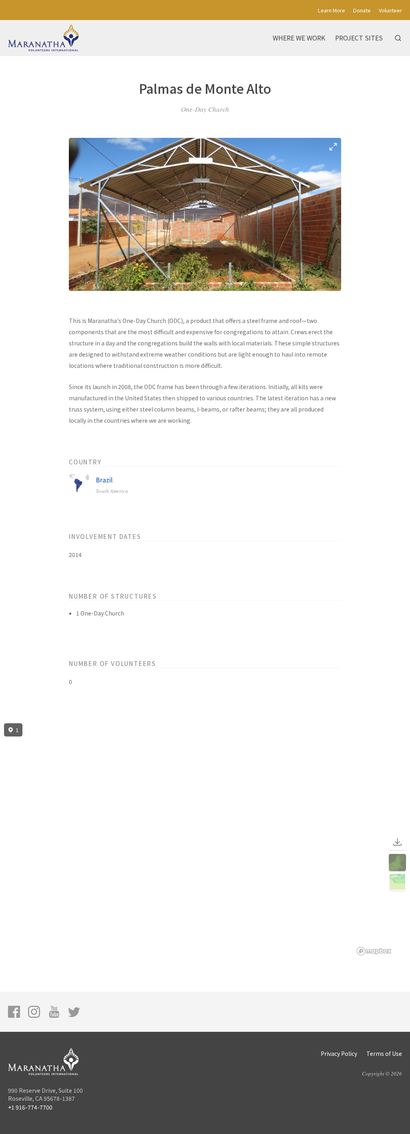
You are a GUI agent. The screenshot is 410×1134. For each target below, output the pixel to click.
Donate (362, 10)
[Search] (398, 38)
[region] (205, 839)
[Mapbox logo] (374, 951)
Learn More (331, 10)
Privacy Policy (339, 1053)
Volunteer (390, 10)
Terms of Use (384, 1053)
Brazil (104, 480)
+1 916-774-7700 (30, 1107)
